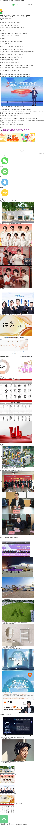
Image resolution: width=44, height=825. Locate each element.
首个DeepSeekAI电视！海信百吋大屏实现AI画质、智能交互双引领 (13, 737)
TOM (1, 201)
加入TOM (8, 823)
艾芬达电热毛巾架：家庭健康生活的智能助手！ (10, 646)
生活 (11, 0)
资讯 (2, 0)
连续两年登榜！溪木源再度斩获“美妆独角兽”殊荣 (8, 200)
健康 (18, 0)
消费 (19, 0)
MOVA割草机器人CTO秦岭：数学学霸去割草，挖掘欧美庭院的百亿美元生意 (15, 622)
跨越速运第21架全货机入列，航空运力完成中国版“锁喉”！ (9, 537)
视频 (14, 0)
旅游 (9, 0)
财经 (16, 0)
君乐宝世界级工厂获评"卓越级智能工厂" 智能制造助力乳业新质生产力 (13, 467)
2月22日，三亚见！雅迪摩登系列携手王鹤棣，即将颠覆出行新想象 (11, 648)
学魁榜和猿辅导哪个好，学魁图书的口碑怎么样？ (8, 290)
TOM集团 (1, 823)
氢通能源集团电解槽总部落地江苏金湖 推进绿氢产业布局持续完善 (11, 470)
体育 (6, 0)
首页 (1, 0)
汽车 (21, 0)
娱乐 (4, 0)
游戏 (7, 0)
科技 (23, 0)
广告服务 (4, 823)
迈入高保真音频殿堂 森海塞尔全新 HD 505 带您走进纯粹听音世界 (13, 761)
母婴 (13, 0)
